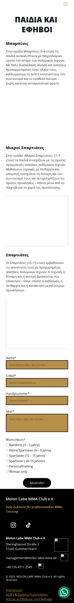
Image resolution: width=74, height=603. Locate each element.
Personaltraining (20, 466)
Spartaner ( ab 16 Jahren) (26, 461)
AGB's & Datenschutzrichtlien (27, 595)
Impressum (14, 590)
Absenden (37, 483)
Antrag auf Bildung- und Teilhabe (29, 599)
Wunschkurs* (15, 440)
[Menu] (65, 4)
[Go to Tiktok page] (28, 525)
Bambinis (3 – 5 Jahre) (24, 445)
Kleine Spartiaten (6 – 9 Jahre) (29, 450)
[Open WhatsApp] (64, 592)
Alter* (10, 411)
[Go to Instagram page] (13, 525)
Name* (11, 358)
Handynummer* (17, 394)
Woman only (17, 472)
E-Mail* (11, 376)
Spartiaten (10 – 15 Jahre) (26, 456)
